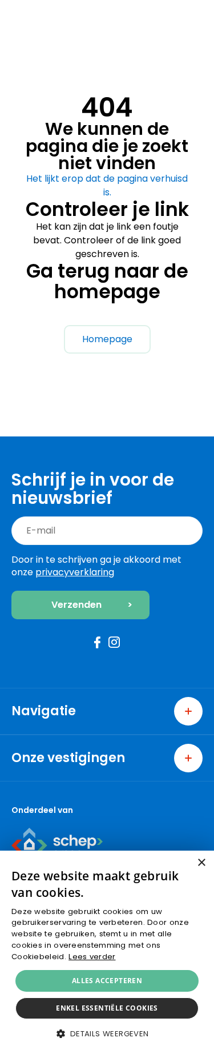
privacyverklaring (74, 572)
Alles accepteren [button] (107, 980)
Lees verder (91, 956)
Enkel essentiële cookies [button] (107, 1008)
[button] (106, 1034)
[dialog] (107, 952)
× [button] (201, 863)
